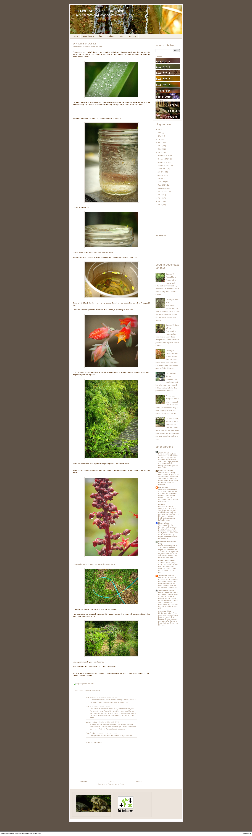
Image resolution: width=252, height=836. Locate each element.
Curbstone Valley (164, 611)
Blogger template (8, 833)
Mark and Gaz (91, 697)
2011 (160, 201)
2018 (160, 139)
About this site (88, 36)
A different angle (164, 562)
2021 (160, 133)
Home (76, 36)
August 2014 (162, 169)
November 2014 (163, 159)
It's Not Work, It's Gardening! (99, 11)
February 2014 (163, 188)
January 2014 (163, 192)
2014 (160, 152)
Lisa (87, 706)
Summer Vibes (163, 472)
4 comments (88, 690)
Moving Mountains (165, 613)
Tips (100, 36)
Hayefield (161, 504)
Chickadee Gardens (165, 471)
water (100, 46)
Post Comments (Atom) (116, 784)
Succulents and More (166, 590)
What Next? (162, 577)
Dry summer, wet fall (84, 43)
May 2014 (161, 178)
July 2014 (161, 172)
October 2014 (163, 162)
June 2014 (162, 175)
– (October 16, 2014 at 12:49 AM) (108, 722)
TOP (249, 833)
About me (132, 36)
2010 (160, 205)
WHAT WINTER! (164, 489)
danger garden (91, 722)
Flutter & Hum (163, 523)
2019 (160, 136)
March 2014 (162, 185)
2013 (160, 195)
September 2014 (164, 165)
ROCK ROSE (163, 487)
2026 (160, 129)
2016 (160, 146)
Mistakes (110, 36)
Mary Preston (91, 733)
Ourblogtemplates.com (30, 833)
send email (96, 690)
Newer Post (84, 781)
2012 (160, 198)
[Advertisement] (167, 220)
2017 (160, 142)
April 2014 (161, 182)
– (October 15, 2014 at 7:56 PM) (100, 706)
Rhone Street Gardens (166, 561)
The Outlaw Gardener (166, 576)
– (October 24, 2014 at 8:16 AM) (106, 733)
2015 (160, 149)
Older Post (138, 781)
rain (97, 46)
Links (121, 36)
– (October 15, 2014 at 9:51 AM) (106, 697)
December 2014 (163, 156)
